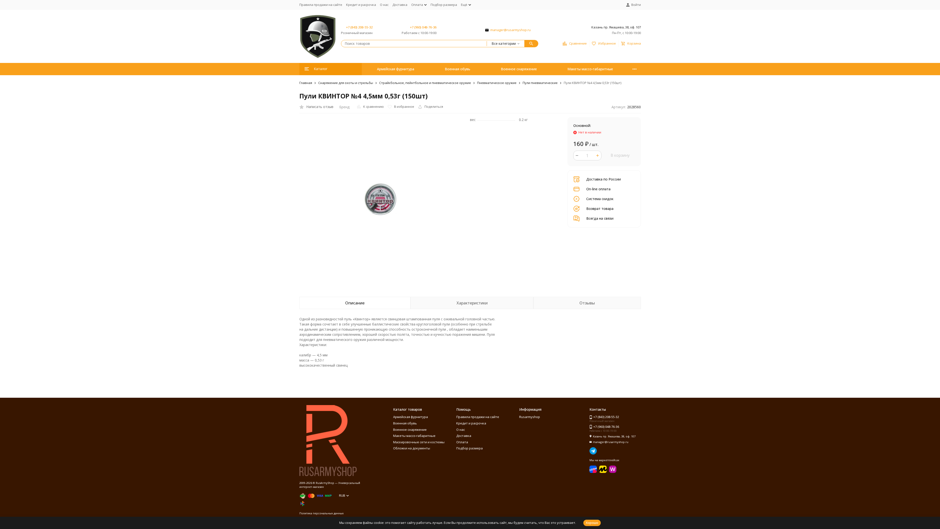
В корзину (620, 155)
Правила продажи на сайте (320, 4)
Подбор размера (444, 4)
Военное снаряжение (519, 69)
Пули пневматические (540, 83)
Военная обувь (457, 69)
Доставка (399, 4)
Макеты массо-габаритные (590, 69)
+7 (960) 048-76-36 (423, 27)
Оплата (462, 442)
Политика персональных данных (321, 513)
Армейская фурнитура (395, 69)
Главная (305, 83)
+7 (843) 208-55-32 (359, 27)
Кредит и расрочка (361, 4)
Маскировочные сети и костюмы (419, 442)
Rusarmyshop (529, 417)
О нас (384, 4)
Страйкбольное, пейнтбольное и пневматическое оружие (425, 83)
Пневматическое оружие (497, 83)
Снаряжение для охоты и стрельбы (345, 83)
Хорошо (592, 522)
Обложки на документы (411, 448)
